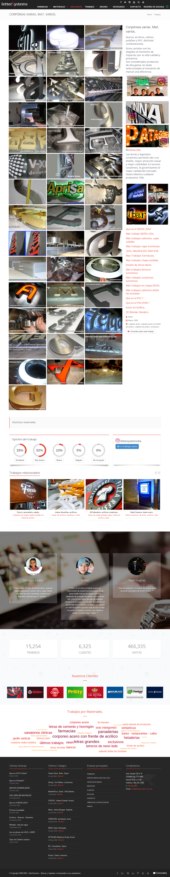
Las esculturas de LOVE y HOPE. (22, 832)
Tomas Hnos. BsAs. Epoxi (58, 773)
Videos (89, 806)
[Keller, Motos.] (35, 692)
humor (144, 737)
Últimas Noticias (18, 765)
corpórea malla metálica (23, 742)
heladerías (132, 738)
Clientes (85, 652)
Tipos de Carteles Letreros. (19, 840)
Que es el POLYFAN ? (137, 302)
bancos (71, 747)
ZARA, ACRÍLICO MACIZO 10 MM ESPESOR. (137, 585)
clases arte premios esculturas (44, 750)
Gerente (33, 585)
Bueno (59, 460)
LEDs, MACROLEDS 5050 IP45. (142, 251)
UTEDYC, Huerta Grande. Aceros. (61, 801)
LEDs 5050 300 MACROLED (20, 795)
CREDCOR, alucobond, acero (59, 819)
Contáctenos (133, 765)
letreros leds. (43, 738)
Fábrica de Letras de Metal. (98, 802)
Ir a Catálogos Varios (128, 446)
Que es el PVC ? (134, 298)
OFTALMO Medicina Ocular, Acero (61, 837)
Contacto (135, 6)
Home (149, 15)
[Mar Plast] (115, 692)
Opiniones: (85, 541)
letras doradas (57, 747)
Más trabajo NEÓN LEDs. (140, 233)
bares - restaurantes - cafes (139, 733)
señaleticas (128, 728)
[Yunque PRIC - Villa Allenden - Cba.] (133, 150)
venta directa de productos (137, 724)
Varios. (130, 317)
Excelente (20, 460)
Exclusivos (76, 6)
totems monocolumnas (130, 731)
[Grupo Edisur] (154, 692)
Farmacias (42, 6)
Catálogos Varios (94, 782)
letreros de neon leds (102, 746)
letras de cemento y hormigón (71, 727)
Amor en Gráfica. (135, 307)
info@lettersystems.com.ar (141, 789)
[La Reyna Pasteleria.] (95, 692)
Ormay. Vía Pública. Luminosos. (60, 782)
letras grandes (86, 741)
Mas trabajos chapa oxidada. (142, 260)
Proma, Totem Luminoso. (58, 855)
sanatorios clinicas (38, 733)
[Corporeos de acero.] (147, 205)
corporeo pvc (41, 729)
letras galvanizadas (39, 736)
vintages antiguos (84, 733)
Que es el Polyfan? (16, 781)
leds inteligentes (106, 727)
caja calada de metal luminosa (31, 746)
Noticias (90, 794)
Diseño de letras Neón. (139, 264)
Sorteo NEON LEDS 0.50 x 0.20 (98, 778)
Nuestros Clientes (85, 676)
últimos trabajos (52, 743)
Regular (79, 460)
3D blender (103, 722)
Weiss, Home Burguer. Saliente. (60, 810)
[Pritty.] (75, 692)
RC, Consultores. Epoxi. (57, 846)
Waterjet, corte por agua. (18, 825)
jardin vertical (21, 738)
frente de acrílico (135, 745)
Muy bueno (39, 460)
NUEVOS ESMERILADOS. (19, 788)
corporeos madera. (149, 743)
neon (70, 742)
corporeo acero (134, 324)
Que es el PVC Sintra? (18, 773)
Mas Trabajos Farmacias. (140, 255)
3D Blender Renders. (137, 312)
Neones (104, 6)
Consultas (161, 873)
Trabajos (89, 6)
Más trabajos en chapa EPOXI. (143, 285)
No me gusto (98, 460)
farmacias (67, 731)
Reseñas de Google (154, 6)
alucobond (118, 725)
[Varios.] (15, 692)
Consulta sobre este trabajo (142, 331)
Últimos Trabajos (57, 765)
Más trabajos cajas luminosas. (143, 246)
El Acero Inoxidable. (17, 810)
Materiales (59, 6)
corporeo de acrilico (142, 327)
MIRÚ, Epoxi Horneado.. (57, 828)
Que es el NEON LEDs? (138, 229)
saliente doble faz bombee (113, 751)
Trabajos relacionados (24, 473)
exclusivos (155, 327)
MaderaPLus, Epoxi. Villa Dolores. (61, 792)
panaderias (108, 731)
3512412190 (132, 786)
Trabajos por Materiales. (85, 711)
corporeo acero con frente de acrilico (85, 736)
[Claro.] (55, 692)
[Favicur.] (135, 692)
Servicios (91, 786)
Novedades (119, 6)
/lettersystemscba (130, 441)
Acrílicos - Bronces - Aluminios (21, 817)
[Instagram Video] (147, 86)
